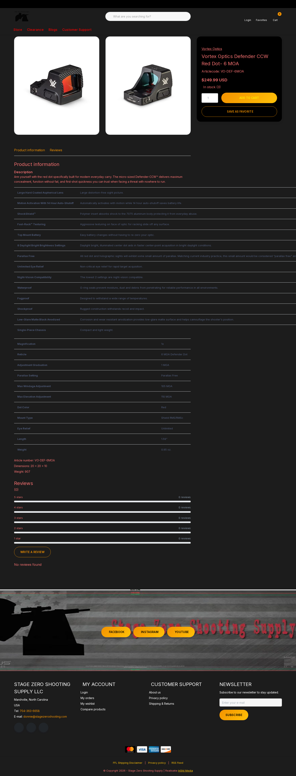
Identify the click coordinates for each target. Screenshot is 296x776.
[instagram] (31, 727)
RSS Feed (177, 762)
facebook (117, 632)
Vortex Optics (212, 49)
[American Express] (154, 749)
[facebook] (19, 727)
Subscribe (234, 715)
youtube (182, 632)
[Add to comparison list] (270, 45)
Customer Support (76, 30)
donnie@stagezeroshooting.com (45, 716)
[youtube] (43, 727)
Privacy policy (157, 762)
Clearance (35, 30)
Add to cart (249, 97)
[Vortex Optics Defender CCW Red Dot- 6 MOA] (56, 85)
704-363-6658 (30, 711)
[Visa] (142, 749)
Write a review (32, 552)
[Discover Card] (166, 749)
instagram (149, 632)
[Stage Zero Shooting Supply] (22, 16)
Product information (29, 150)
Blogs (53, 30)
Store (17, 30)
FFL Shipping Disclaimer (127, 762)
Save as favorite (240, 111)
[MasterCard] (130, 749)
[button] (260, 45)
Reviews (56, 150)
